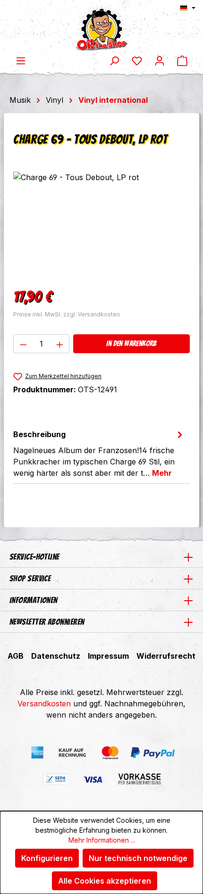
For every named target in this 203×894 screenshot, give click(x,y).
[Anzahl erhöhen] (60, 343)
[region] (101, 225)
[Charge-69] (101, 225)
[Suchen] (114, 60)
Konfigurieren (47, 858)
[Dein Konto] (159, 60)
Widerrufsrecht (165, 656)
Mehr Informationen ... (101, 840)
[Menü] (20, 60)
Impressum (108, 656)
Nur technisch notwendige (138, 858)
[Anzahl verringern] (23, 343)
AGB (16, 656)
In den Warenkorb (131, 343)
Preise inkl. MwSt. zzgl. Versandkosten (66, 314)
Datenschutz (55, 656)
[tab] (99, 453)
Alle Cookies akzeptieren (104, 881)
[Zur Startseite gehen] (101, 27)
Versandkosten (44, 703)
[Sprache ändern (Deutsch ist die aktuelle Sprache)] (187, 8)
